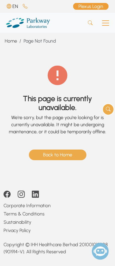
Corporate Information (27, 205)
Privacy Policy (17, 230)
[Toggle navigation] (105, 23)
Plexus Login (90, 6)
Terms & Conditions (24, 214)
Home (11, 41)
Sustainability (17, 222)
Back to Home (57, 155)
